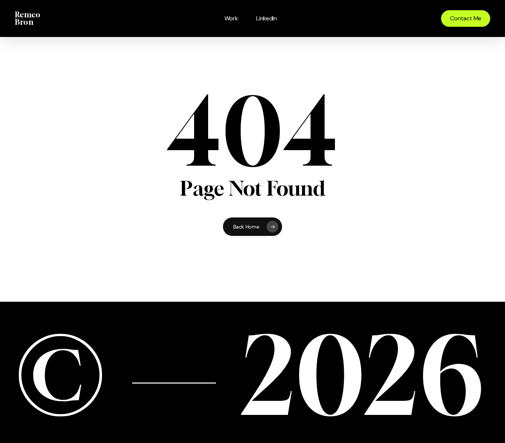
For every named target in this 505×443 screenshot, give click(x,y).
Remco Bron (27, 18)
